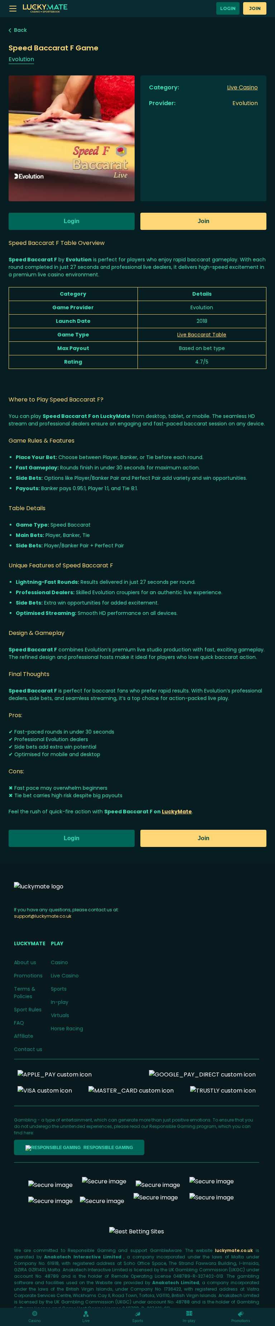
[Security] (104, 1185)
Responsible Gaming (108, 1147)
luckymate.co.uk (235, 1250)
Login (228, 8)
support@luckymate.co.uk (42, 916)
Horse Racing (67, 1028)
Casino (59, 962)
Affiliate (23, 1036)
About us (25, 962)
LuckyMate (177, 811)
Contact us (28, 1049)
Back (20, 30)
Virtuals (60, 1015)
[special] (136, 1231)
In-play (59, 1002)
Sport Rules (28, 1009)
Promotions (28, 975)
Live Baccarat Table (201, 334)
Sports (59, 988)
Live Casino (65, 975)
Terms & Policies (24, 992)
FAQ (19, 1022)
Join (255, 8)
